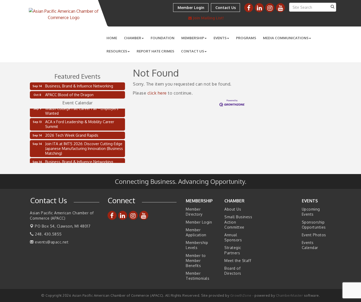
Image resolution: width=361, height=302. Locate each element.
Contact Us (192, 51)
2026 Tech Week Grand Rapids (71, 134)
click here (157, 93)
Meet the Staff (237, 260)
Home (112, 38)
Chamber (132, 38)
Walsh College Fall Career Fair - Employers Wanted (81, 109)
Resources (117, 51)
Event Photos (314, 235)
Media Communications (285, 38)
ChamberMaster (289, 295)
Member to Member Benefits (196, 260)
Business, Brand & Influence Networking (79, 86)
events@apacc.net (51, 242)
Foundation (162, 38)
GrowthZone (241, 295)
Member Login (199, 222)
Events (220, 38)
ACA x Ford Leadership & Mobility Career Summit (79, 123)
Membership (192, 38)
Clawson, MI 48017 (62, 226)
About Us (232, 209)
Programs (246, 38)
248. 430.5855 (48, 234)
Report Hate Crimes (155, 51)
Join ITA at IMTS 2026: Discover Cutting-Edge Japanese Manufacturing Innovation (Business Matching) (84, 147)
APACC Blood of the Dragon (69, 94)
